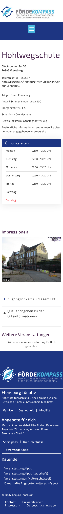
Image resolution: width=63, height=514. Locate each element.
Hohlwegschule (31, 54)
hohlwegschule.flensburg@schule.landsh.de (31, 81)
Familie (8, 410)
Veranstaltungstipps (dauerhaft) (26, 473)
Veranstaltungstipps (18, 468)
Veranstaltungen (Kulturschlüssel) (27, 478)
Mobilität (45, 410)
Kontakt (10, 502)
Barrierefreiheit (32, 502)
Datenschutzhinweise (41, 505)
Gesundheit (26, 410)
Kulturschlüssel (33, 442)
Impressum (12, 505)
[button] (31, 29)
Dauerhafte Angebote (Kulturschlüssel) (31, 483)
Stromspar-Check (17, 449)
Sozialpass (10, 442)
